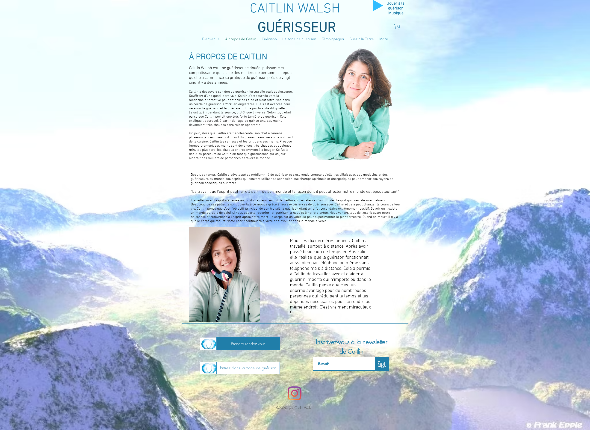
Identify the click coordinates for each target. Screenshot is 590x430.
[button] (397, 27)
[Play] (378, 5)
